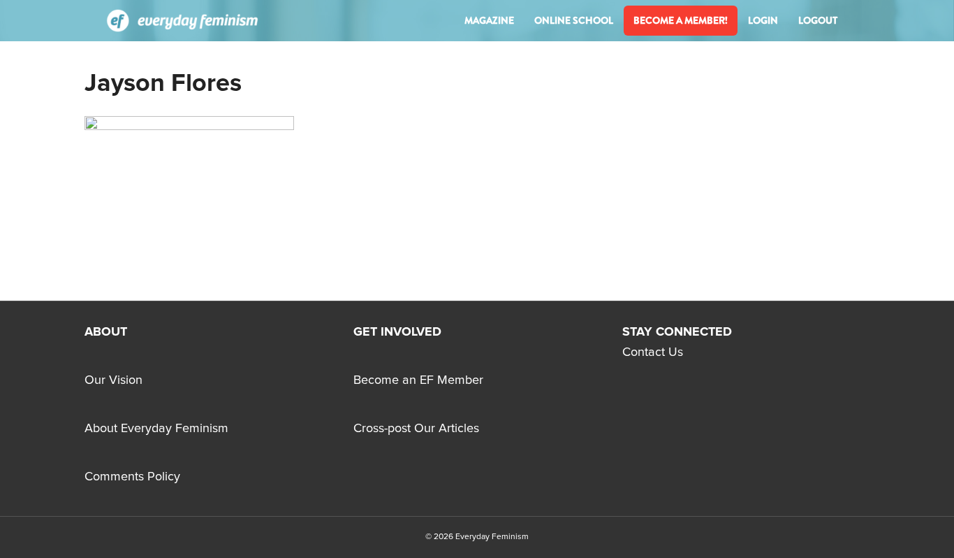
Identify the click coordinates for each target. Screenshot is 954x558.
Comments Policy (132, 477)
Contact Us (652, 352)
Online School (573, 20)
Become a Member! (680, 20)
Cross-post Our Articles (416, 428)
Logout (817, 20)
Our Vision (113, 380)
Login (763, 20)
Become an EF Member (418, 380)
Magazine (489, 20)
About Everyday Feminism (156, 428)
